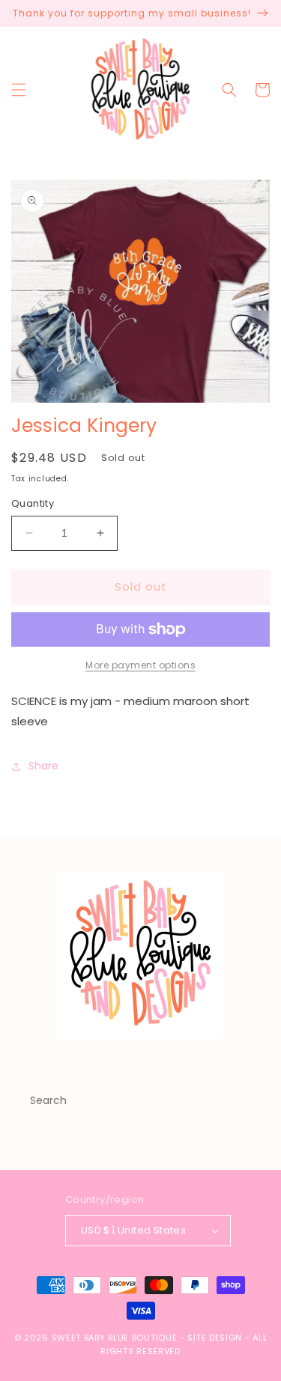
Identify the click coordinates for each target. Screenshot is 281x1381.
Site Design (214, 1338)
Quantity (32, 503)
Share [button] (43, 765)
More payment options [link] (140, 665)
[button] (18, 89)
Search (48, 1100)
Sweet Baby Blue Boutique (116, 1338)
